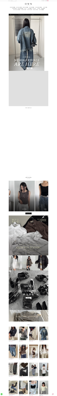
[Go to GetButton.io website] (2, 395)
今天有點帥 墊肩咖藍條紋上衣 (12, 394)
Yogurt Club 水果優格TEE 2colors (42, 376)
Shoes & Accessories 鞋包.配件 (16, 9)
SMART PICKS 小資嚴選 (25, 7)
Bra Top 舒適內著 (30, 8)
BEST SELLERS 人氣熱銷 (19, 7)
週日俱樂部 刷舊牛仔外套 (41, 340)
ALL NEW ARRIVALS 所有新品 (38, 7)
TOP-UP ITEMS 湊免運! (31, 7)
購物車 (47, 0)
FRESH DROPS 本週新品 (12, 7)
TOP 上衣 (25, 8)
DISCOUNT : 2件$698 (23, 9)
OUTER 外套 (38, 8)
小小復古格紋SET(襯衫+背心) (32, 358)
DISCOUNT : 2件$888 (35, 9)
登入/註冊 (43, 0)
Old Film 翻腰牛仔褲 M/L (11, 358)
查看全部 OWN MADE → (28, 213)
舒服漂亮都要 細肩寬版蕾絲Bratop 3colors (33, 394)
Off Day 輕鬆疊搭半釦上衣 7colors (22, 340)
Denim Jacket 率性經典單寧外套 (12, 340)
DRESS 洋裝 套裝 (43, 8)
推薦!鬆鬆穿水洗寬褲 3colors (32, 340)
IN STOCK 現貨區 (45, 7)
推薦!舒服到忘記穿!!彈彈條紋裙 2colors (33, 376)
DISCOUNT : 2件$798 (29, 9)
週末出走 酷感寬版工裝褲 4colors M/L (13, 375)
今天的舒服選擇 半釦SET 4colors (22, 376)
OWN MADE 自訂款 (14, 8)
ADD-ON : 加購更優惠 (41, 9)
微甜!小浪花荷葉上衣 (41, 358)
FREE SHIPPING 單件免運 (20, 8)
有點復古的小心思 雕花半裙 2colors (22, 394)
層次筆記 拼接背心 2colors (21, 358)
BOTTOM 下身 (34, 8)
